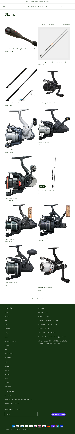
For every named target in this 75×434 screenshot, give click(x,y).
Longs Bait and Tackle (13, 429)
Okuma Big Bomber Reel (11, 282)
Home (6, 312)
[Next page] (42, 298)
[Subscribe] (35, 414)
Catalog (7, 316)
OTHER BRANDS (9, 391)
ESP (6, 349)
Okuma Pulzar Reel (10, 239)
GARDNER (7, 366)
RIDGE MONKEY (9, 354)
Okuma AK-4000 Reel (43, 142)
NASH (6, 362)
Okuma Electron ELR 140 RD (45, 287)
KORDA (7, 320)
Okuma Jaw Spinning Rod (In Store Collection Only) (52, 62)
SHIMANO (7, 374)
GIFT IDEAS (8, 395)
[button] (4, 7)
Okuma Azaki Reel (9, 150)
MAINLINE (7, 329)
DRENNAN (7, 345)
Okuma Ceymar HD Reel (11, 198)
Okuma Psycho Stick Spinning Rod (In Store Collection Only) (21, 49)
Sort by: (44, 24)
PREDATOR (8, 387)
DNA (6, 325)
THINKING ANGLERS (10, 341)
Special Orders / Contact (12, 403)
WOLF (6, 378)
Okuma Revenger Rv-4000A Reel (46, 103)
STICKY (7, 337)
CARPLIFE (7, 383)
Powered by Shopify (23, 429)
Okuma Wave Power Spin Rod (46, 191)
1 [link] (32, 298)
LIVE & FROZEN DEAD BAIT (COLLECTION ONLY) (18, 399)
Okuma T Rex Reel (43, 238)
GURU (6, 333)
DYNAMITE (8, 358)
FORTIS (7, 370)
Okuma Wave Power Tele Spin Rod (14, 103)
